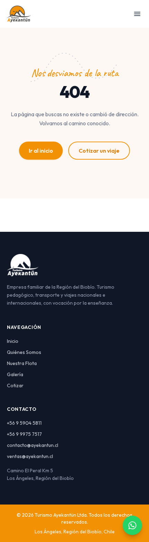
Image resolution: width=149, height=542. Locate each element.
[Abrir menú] (137, 14)
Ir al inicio (41, 150)
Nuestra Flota (22, 363)
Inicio (12, 341)
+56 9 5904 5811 (24, 423)
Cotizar (15, 385)
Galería (15, 374)
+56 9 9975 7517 (24, 434)
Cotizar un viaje (99, 150)
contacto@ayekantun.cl (32, 445)
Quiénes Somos (24, 352)
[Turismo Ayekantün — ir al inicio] (19, 14)
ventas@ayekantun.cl (30, 456)
